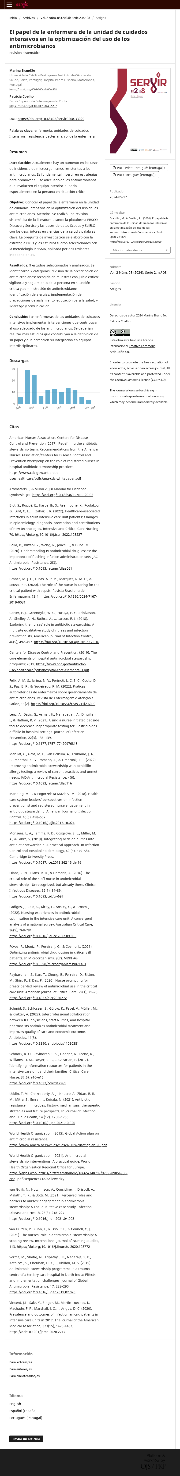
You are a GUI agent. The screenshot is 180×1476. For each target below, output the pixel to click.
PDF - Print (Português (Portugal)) (140, 168)
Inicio (13, 18)
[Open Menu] (9, 4)
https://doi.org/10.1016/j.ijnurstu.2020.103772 (53, 1246)
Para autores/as (20, 1369)
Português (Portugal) (25, 1418)
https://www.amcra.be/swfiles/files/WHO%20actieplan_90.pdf (58, 1145)
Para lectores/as (20, 1362)
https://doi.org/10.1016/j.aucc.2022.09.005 (42, 936)
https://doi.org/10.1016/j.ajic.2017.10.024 (42, 822)
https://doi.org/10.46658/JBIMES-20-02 (62, 495)
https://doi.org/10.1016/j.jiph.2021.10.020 (42, 1123)
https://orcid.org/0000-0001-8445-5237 (33, 106)
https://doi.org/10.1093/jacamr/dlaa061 (40, 568)
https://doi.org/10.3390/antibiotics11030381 (44, 1043)
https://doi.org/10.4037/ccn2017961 (37, 1083)
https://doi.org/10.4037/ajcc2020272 (38, 998)
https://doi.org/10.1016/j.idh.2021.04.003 (41, 1218)
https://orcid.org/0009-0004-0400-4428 (33, 89)
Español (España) (23, 1411)
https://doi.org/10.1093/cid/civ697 (36, 896)
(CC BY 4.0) (158, 380)
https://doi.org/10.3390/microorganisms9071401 (47, 964)
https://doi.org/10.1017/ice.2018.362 (38, 862)
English (15, 1403)
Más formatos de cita (127, 250)
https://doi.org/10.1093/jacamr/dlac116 (40, 783)
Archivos (29, 18)
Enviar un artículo (26, 1439)
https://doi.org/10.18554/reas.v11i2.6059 (63, 704)
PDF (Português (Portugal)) (136, 175)
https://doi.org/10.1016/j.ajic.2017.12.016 (66, 642)
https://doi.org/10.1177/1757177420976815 (43, 743)
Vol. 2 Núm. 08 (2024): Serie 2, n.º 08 (65, 18)
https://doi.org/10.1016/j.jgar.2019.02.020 (42, 1292)
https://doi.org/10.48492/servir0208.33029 (51, 119)
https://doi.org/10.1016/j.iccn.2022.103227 (48, 534)
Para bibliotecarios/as (24, 1376)
